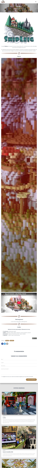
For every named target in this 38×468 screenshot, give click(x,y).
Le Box (4, 417)
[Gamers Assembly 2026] (19, 437)
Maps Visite (11, 340)
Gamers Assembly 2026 (8, 452)
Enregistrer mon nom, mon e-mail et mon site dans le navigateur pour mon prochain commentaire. (17, 376)
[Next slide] (35, 175)
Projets (7, 340)
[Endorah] (3, 1)
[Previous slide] (2, 175)
